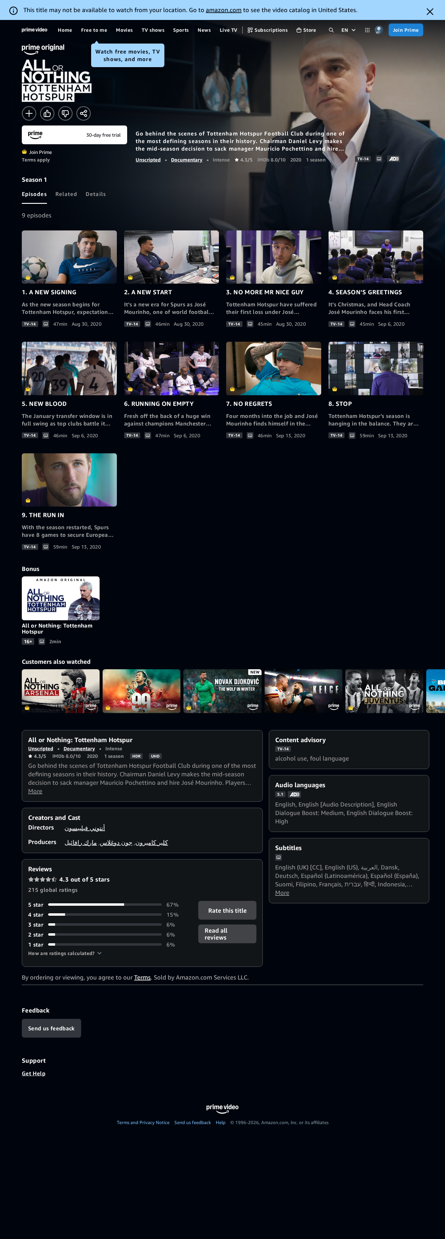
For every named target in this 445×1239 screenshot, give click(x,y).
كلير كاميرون (151, 842)
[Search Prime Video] (331, 30)
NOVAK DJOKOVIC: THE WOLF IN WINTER (222, 691)
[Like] (47, 113)
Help (221, 1122)
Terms (142, 977)
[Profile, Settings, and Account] (379, 30)
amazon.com (224, 9)
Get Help (33, 1073)
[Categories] (367, 30)
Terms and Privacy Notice (143, 1122)
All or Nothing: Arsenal (61, 691)
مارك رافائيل (80, 842)
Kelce (303, 691)
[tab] (34, 194)
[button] (65, 953)
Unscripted (148, 160)
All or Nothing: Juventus (384, 691)
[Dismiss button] (430, 11)
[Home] (34, 30)
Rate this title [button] (227, 910)
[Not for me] (65, 113)
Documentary (187, 160)
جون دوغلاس (116, 842)
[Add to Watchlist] (29, 113)
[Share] (83, 113)
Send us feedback (192, 1122)
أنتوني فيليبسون (84, 827)
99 (141, 691)
